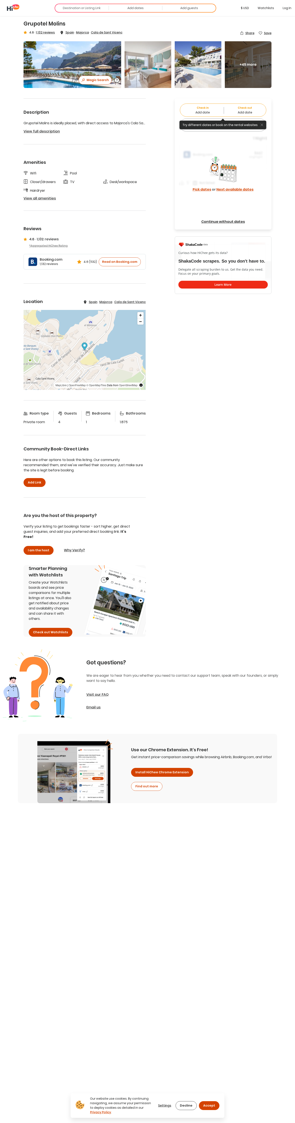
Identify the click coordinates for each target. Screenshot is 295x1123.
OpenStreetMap (128, 385)
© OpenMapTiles (96, 385)
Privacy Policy (100, 1112)
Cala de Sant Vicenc (106, 32)
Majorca (82, 32)
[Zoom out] (140, 321)
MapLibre (61, 385)
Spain (69, 32)
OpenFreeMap (77, 385)
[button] (244, 8)
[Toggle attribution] (141, 385)
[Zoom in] (140, 315)
